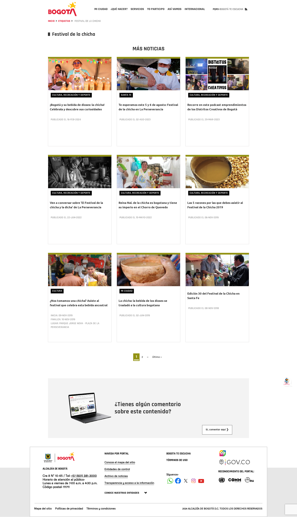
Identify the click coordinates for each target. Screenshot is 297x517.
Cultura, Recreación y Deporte (71, 95)
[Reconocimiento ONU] (221, 480)
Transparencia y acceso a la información (129, 483)
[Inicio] (62, 9)
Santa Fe (126, 95)
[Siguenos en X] (186, 481)
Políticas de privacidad (69, 508)
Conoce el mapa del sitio (119, 462)
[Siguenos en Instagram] (193, 481)
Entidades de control (117, 469)
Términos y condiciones (101, 508)
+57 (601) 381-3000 (84, 475)
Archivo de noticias (116, 476)
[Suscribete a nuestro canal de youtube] (201, 481)
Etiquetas (64, 21)
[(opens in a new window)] (222, 452)
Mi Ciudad (127, 291)
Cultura (57, 291)
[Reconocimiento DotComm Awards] (234, 480)
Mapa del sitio (43, 508)
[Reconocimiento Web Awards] (249, 480)
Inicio (51, 21)
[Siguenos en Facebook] (170, 481)
